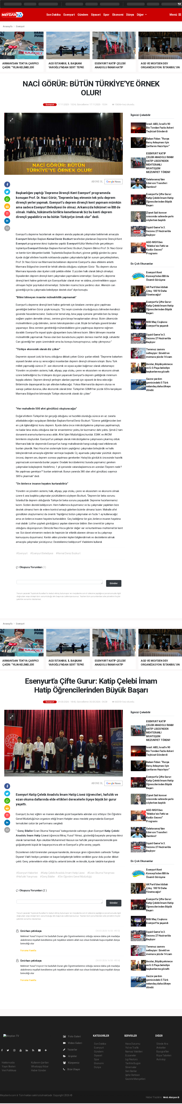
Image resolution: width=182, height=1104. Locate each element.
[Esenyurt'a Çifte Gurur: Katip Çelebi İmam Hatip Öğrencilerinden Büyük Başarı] (63, 742)
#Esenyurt (22, 553)
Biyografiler (162, 1051)
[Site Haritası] (41, 1050)
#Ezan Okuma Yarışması (100, 872)
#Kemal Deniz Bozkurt (68, 553)
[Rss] (34, 1050)
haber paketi (95, 1095)
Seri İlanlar (131, 1071)
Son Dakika (53, 14)
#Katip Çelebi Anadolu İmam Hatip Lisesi (63, 872)
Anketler (161, 1047)
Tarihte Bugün (133, 1063)
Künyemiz (73, 1062)
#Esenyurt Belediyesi (41, 553)
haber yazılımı (80, 1095)
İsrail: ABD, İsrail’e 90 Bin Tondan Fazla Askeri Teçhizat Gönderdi (160, 128)
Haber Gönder (38, 1070)
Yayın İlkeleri (8, 1066)
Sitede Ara (162, 1043)
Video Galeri (74, 1043)
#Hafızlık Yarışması (26, 876)
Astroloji (160, 1059)
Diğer (140, 14)
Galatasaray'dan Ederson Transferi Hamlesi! (156, 183)
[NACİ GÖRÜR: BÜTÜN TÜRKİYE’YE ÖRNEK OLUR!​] (63, 143)
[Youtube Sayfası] (22, 1050)
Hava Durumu (132, 1043)
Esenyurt (69, 14)
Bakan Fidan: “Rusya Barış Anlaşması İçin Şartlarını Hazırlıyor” (158, 142)
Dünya (130, 14)
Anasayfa (8, 26)
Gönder (114, 583)
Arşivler (72, 1056)
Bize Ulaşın (73, 1069)
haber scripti (109, 1095)
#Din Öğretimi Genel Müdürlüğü (75, 876)
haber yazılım (123, 1095)
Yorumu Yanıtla (28, 950)
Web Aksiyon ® (171, 1097)
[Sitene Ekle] (47, 1050)
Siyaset (95, 14)
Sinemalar (130, 1067)
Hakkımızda (8, 1062)
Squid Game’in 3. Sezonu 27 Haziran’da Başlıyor (158, 231)
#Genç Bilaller (47, 876)
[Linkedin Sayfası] (28, 1050)
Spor (106, 14)
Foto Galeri (74, 1036)
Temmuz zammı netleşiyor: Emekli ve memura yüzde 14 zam (159, 353)
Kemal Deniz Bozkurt (60, 239)
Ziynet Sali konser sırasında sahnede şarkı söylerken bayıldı (160, 216)
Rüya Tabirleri (163, 1055)
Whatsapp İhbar (39, 1066)
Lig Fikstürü (131, 1059)
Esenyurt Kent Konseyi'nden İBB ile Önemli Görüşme (157, 276)
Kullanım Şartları (40, 1062)
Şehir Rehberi (132, 1075)
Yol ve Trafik (132, 1047)
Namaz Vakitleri (134, 1051)
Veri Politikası (9, 1070)
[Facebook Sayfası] (3, 1050)
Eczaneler (130, 1055)
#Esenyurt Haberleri (27, 872)
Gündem (82, 14)
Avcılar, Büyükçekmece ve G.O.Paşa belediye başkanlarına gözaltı (159, 368)
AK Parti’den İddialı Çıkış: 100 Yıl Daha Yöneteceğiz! (157, 291)
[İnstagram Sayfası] (15, 1050)
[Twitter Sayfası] (9, 1050)
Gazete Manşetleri (135, 1079)
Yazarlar (72, 1049)
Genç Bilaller (25, 830)
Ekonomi (117, 14)
